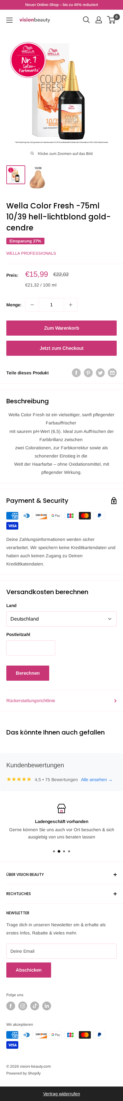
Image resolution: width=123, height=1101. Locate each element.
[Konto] (99, 19)
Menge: (13, 304)
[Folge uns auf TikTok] (34, 1006)
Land (11, 605)
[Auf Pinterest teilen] (88, 372)
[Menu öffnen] (9, 20)
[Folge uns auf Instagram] (22, 1006)
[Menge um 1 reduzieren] (32, 304)
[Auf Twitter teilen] (100, 372)
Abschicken (29, 970)
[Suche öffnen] (86, 19)
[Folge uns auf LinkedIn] (46, 1006)
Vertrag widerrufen (61, 1093)
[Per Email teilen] (112, 372)
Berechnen (28, 673)
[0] (111, 20)
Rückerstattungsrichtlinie (30, 700)
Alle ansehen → (97, 779)
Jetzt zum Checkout (62, 348)
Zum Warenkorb (61, 328)
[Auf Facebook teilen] (76, 372)
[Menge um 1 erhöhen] (70, 304)
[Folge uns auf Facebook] (10, 1006)
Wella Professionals (31, 253)
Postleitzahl (18, 634)
